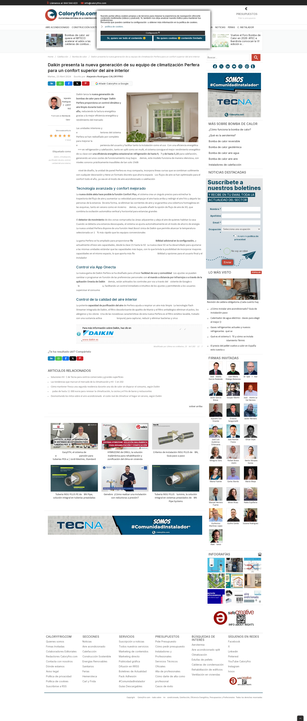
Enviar (227, 262)
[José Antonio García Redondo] (216, 369)
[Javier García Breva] (216, 390)
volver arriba (195, 406)
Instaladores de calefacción (225, 164)
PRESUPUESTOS (246, 14)
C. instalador (245, 27)
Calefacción (62, 57)
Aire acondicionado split (206, 649)
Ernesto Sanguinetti (233, 420)
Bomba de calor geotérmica (225, 147)
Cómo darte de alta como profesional (170, 679)
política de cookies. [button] (114, 26)
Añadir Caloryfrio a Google (113, 83)
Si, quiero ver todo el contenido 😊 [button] (126, 38)
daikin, (57, 157)
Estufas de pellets (202, 659)
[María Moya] (250, 474)
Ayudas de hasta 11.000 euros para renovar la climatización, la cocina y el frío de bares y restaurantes (101, 391)
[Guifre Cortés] (233, 516)
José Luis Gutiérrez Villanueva (215, 442)
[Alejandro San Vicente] (216, 411)
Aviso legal (52, 671)
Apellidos (215, 216)
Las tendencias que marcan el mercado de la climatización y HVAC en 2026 (88, 382)
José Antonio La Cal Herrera (250, 399)
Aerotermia (198, 644)
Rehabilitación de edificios (207, 669)
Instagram (233, 666)
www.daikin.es (90, 339)
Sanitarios (88, 666)
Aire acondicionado (93, 646)
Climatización (199, 654)
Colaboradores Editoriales (61, 651)
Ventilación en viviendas (206, 674)
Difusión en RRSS (129, 666)
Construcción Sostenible (87, 27)
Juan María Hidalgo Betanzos (233, 378)
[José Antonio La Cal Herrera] (250, 390)
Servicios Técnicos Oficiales (166, 664)
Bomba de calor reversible (224, 141)
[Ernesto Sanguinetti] (233, 411)
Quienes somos (55, 641)
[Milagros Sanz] (216, 453)
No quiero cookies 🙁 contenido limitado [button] (179, 38)
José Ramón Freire (233, 441)
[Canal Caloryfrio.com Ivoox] (253, 67)
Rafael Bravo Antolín (233, 462)
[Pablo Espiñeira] (250, 495)
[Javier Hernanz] (250, 411)
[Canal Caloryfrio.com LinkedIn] (228, 67)
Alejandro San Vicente (216, 420)
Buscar (256, 57)
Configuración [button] (153, 33)
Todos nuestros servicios (134, 646)
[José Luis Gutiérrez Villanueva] (216, 432)
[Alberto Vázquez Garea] (250, 453)
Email (217, 222)
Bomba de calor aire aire (223, 158)
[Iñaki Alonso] (216, 537)
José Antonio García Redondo (216, 378)
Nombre (215, 209)
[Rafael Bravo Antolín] (233, 453)
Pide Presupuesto (165, 641)
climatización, (65, 157)
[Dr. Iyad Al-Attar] (250, 369)
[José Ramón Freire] (233, 432)
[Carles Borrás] (233, 474)
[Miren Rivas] (233, 495)
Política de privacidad (58, 676)
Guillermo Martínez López (215, 524)
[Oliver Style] (250, 432)
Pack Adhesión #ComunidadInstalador (132, 679)
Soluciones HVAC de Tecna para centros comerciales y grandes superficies (87, 377)
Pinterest (233, 656)
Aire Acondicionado (57, 27)
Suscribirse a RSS (56, 686)
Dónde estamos (55, 666)
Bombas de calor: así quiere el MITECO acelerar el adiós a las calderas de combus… (78, 39)
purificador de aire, (56, 160)
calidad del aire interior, (61, 163)
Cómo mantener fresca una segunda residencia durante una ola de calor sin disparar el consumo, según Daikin (105, 386)
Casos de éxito (164, 686)
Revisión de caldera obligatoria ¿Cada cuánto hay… (233, 302)
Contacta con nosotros (59, 661)
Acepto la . (246, 238)
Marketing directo (129, 656)
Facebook (234, 641)
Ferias (231, 27)
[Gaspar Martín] (233, 390)
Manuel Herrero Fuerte (216, 504)
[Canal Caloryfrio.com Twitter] (221, 67)
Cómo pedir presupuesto (170, 646)
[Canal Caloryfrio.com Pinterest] (247, 67)
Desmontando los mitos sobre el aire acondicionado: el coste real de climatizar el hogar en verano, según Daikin (106, 396)
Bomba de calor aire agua (224, 152)
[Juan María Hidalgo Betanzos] (233, 369)
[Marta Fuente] (216, 474)
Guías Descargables (130, 686)
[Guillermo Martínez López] (216, 516)
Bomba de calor (79, 57)
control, (67, 160)
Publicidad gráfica (129, 661)
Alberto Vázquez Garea (251, 462)
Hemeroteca (89, 676)
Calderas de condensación (207, 664)
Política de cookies (57, 681)
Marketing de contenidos (133, 651)
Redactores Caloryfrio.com (61, 656)
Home (50, 57)
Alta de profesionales (167, 671)
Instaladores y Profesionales (163, 654)
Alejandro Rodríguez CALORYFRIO (105, 76)
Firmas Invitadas (55, 646)
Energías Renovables (94, 661)
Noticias (220, 27)
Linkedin (233, 651)
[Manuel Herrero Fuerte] (216, 495)
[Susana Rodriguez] (250, 516)
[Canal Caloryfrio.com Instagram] (241, 67)
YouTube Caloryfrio (239, 661)
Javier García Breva (215, 399)
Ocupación (215, 231)
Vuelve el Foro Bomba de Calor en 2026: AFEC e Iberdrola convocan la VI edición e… (246, 39)
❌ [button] (208, 13)
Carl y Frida (89, 681)
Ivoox (231, 671)
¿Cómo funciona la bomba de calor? (230, 129)
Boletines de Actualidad (133, 671)
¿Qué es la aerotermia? (222, 135)
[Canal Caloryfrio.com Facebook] (215, 67)
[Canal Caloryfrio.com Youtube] (234, 67)
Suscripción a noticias (131, 641)
